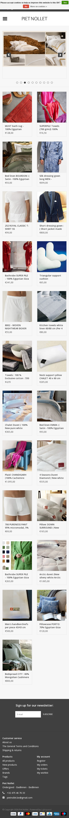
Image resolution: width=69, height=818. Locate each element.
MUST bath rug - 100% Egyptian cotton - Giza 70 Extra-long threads (15, 127)
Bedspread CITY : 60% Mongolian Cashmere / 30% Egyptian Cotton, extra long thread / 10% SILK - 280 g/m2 (17, 675)
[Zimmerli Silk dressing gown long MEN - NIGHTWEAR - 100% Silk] (52, 156)
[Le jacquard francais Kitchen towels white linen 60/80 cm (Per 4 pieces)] (52, 306)
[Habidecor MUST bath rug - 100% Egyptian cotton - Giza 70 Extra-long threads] (17, 107)
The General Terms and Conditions (20, 746)
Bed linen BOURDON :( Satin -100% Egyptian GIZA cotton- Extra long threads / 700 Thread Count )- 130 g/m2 (17, 177)
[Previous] (9, 55)
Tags (5, 776)
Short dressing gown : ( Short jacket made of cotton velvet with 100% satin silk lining (51, 227)
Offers (5, 768)
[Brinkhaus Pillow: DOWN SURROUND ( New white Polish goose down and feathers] (52, 505)
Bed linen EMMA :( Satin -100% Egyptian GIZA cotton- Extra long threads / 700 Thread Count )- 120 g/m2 (51, 426)
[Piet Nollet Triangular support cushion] (52, 256)
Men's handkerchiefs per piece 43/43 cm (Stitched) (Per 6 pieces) (16, 626)
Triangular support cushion (50, 277)
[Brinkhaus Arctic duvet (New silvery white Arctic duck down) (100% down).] (52, 555)
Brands (6, 772)
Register (41, 760)
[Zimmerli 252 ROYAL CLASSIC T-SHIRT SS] (17, 206)
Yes (65, 3)
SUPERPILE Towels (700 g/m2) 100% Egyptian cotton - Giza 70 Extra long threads (49, 127)
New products (9, 764)
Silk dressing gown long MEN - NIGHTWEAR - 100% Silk (50, 177)
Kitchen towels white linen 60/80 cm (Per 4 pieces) (51, 327)
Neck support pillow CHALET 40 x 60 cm (50, 377)
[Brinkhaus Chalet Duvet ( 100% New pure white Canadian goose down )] (17, 405)
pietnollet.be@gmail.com (19, 797)
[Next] (60, 55)
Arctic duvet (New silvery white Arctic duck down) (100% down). (49, 576)
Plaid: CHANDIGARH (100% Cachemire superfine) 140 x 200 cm (16, 476)
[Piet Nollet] (39, 18)
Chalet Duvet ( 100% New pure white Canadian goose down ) (16, 426)
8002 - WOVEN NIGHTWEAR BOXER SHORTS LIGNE (15, 327)
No (26, 6)
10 (52, 83)
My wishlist (42, 772)
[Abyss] (34, 49)
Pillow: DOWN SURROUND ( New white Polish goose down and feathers (50, 526)
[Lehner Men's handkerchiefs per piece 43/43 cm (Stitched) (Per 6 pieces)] (17, 605)
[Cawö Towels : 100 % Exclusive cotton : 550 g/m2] (17, 356)
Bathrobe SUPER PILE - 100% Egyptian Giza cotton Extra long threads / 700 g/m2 (17, 277)
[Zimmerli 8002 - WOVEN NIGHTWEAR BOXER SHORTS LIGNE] (17, 306)
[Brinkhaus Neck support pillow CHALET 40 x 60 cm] (52, 356)
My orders (42, 764)
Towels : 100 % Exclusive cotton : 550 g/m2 (17, 377)
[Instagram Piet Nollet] (51, 724)
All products (8, 760)
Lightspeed (46, 809)
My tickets (42, 768)
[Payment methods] (13, 813)
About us (7, 742)
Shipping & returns (12, 750)
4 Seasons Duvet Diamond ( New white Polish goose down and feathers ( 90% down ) (51, 476)
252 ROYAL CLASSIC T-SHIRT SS (17, 227)
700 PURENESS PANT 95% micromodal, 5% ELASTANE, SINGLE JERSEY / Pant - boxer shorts (17, 526)
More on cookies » (38, 6)
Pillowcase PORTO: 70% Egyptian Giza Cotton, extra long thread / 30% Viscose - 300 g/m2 (51, 626)
